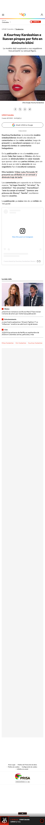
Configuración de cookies (29, 767)
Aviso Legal (11, 765)
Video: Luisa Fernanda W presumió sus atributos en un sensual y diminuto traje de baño (19, 175)
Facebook (15, 109)
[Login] (42, 15)
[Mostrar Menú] (3, 14)
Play (42, 820)
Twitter (20, 109)
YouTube (22, 748)
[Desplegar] (22, 813)
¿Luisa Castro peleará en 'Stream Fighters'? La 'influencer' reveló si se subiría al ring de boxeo (20, 323)
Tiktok (14, 748)
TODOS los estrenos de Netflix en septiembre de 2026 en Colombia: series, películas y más (20, 333)
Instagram (18, 748)
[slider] (22, 816)
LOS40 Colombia (22, 14)
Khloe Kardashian (8, 343)
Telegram (30, 109)
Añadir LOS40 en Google (24, 125)
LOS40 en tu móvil (22, 769)
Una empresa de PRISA (22, 776)
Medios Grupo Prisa (22, 781)
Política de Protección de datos (27, 765)
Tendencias (19, 29)
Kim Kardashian (21, 343)
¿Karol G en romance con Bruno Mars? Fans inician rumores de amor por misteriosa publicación (21, 313)
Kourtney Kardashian (35, 343)
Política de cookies (13, 767)
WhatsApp (25, 109)
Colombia (5, 22)
